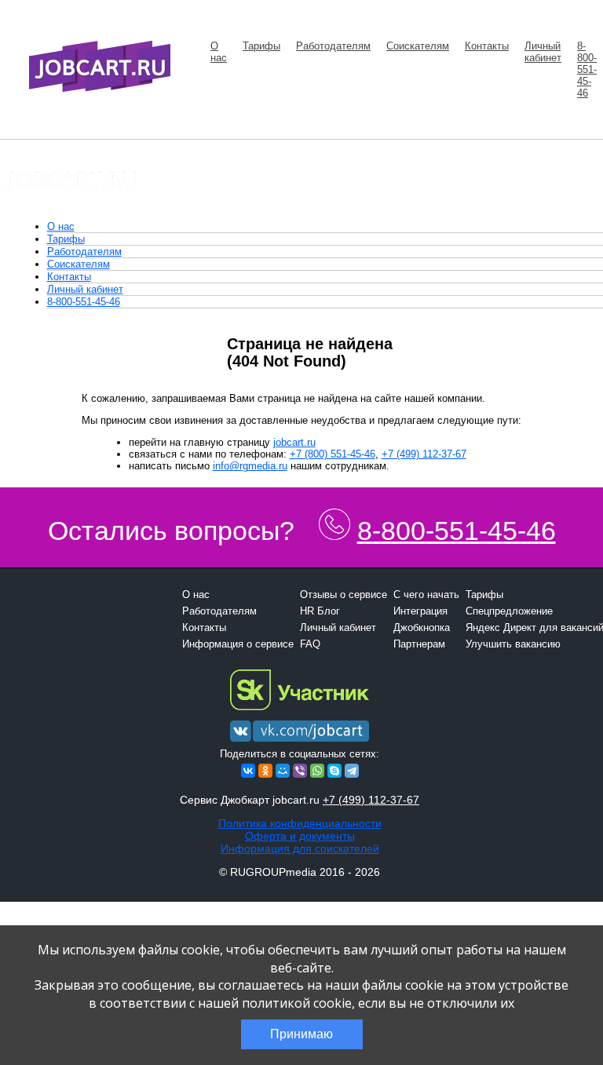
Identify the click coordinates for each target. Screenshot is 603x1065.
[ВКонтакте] (248, 771)
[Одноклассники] (265, 771)
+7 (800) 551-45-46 (332, 454)
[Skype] (334, 771)
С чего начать (426, 594)
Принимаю (301, 1034)
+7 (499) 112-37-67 (424, 454)
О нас (218, 52)
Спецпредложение (509, 611)
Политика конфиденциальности (300, 823)
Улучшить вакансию (513, 644)
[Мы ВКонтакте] (299, 742)
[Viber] (300, 771)
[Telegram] (352, 771)
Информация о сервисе (238, 644)
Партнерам (419, 644)
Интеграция (420, 611)
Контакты (487, 46)
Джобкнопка (421, 627)
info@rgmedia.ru (250, 466)
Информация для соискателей (300, 848)
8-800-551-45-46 (587, 69)
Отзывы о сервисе (343, 594)
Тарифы (261, 46)
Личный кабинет (542, 52)
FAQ (310, 644)
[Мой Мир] (283, 771)
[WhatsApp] (317, 771)
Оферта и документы (300, 836)
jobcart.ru (294, 442)
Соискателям (417, 46)
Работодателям (333, 46)
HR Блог (320, 611)
